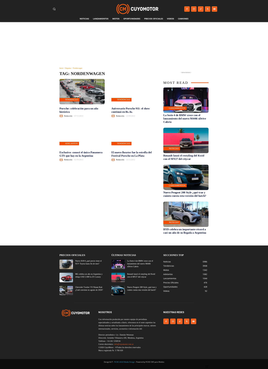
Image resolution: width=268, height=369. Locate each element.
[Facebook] (187, 9)
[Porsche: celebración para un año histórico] (82, 91)
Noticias (174, 148)
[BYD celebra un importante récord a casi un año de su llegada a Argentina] (186, 214)
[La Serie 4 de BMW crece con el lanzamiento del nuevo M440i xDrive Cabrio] (186, 100)
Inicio (61, 68)
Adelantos (71, 143)
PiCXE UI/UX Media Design (124, 362)
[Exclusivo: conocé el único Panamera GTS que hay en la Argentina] (82, 135)
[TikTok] (200, 9)
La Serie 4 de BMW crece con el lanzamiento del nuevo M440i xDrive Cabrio (184, 118)
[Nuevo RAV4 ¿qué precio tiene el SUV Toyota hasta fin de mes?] (66, 264)
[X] (207, 9)
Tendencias (71, 100)
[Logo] (137, 9)
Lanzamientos (177, 108)
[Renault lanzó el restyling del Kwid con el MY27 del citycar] (186, 140)
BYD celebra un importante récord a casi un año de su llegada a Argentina (184, 231)
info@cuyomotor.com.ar (124, 344)
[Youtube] (214, 9)
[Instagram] (194, 9)
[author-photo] (61, 116)
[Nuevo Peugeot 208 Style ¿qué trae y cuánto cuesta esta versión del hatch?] (186, 177)
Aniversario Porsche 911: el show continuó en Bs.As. (130, 110)
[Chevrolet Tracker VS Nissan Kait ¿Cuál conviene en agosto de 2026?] (66, 290)
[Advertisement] (134, 43)
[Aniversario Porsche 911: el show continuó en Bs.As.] (134, 91)
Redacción (68, 116)
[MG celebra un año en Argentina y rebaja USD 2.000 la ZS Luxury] (66, 277)
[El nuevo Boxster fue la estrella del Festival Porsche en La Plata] (134, 135)
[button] (54, 9)
